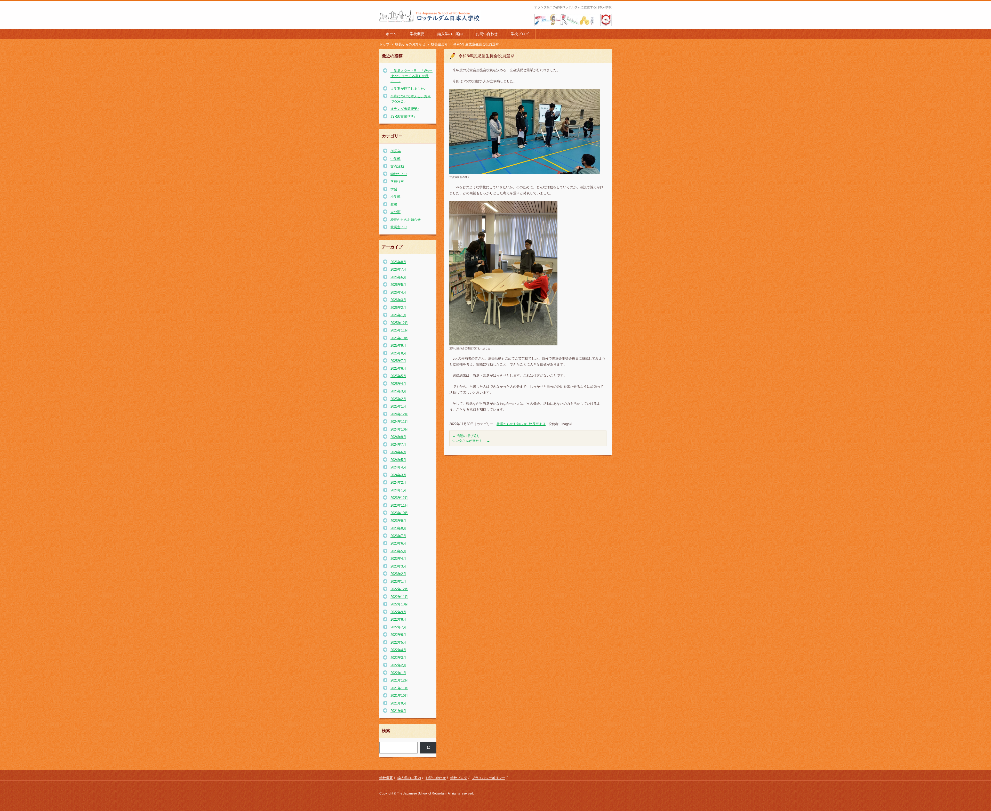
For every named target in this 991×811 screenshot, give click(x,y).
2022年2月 (398, 665)
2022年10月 (399, 604)
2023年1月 (398, 581)
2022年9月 (398, 612)
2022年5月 (398, 642)
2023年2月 (398, 574)
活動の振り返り (466, 436)
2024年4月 (398, 467)
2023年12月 (399, 498)
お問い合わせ (487, 34)
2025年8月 (398, 353)
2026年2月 (398, 308)
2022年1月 (398, 673)
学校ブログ (520, 34)
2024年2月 (398, 482)
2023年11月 (399, 505)
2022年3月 (398, 658)
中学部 (395, 159)
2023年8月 (398, 528)
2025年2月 (398, 399)
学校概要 (417, 34)
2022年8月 (398, 619)
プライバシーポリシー (488, 778)
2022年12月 (399, 589)
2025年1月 (398, 406)
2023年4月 (398, 559)
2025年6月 (398, 368)
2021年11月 (399, 688)
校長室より (398, 227)
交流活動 (397, 166)
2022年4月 (398, 650)
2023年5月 (398, 551)
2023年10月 (399, 513)
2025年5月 (398, 376)
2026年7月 (398, 269)
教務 (393, 204)
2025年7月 (398, 361)
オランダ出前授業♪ (404, 109)
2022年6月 (398, 635)
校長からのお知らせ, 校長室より (521, 424)
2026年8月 (398, 262)
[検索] (428, 747)
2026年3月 (398, 300)
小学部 (395, 197)
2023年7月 (398, 536)
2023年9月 (398, 521)
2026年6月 (398, 277)
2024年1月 (398, 490)
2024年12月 (399, 414)
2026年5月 (398, 285)
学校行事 (397, 181)
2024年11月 (399, 422)
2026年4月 (398, 292)
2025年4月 (398, 384)
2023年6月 (398, 543)
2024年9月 (398, 437)
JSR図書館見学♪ (402, 116)
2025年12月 (399, 323)
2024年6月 (398, 452)
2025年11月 (399, 330)
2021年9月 (398, 703)
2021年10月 (399, 696)
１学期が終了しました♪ (408, 89)
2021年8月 (398, 711)
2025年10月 (399, 338)
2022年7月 (398, 627)
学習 (393, 189)
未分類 (395, 212)
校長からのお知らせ (405, 220)
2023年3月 (398, 566)
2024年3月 (398, 475)
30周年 (395, 151)
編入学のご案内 (450, 34)
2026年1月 (398, 315)
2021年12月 (399, 680)
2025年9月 (398, 345)
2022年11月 (399, 597)
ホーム (391, 34)
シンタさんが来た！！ (471, 441)
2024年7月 (398, 445)
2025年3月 (398, 391)
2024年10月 (399, 429)
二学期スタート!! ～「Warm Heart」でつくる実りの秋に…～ (411, 76)
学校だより (398, 174)
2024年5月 (398, 460)
